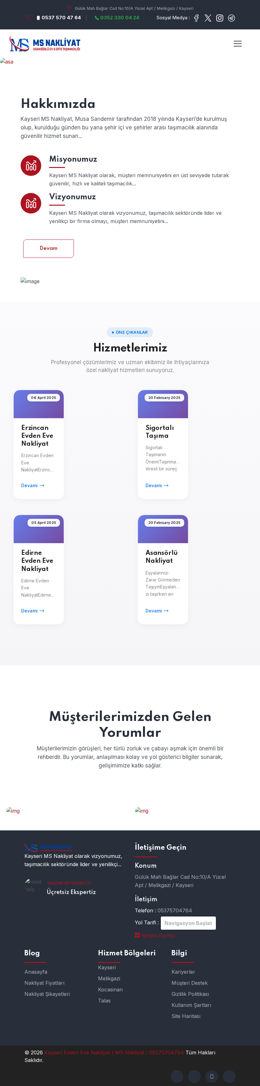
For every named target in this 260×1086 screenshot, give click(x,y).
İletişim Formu (157, 935)
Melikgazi (109, 978)
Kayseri (107, 967)
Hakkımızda (58, 104)
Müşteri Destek (190, 983)
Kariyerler (183, 972)
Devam (48, 248)
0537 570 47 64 (60, 18)
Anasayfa (35, 972)
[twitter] (194, 1076)
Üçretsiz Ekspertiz (71, 892)
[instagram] (229, 1076)
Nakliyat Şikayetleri (47, 994)
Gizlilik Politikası (190, 994)
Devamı (29, 485)
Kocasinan (110, 989)
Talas (104, 1000)
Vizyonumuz (72, 197)
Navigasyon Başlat (188, 923)
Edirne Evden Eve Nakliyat (37, 561)
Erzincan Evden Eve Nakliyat (37, 436)
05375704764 (175, 910)
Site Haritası (186, 1016)
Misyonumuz (73, 160)
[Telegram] (211, 1076)
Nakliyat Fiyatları (44, 983)
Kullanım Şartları (191, 1005)
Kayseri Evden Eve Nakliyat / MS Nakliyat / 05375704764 (114, 1052)
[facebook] (177, 1076)
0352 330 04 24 (119, 18)
